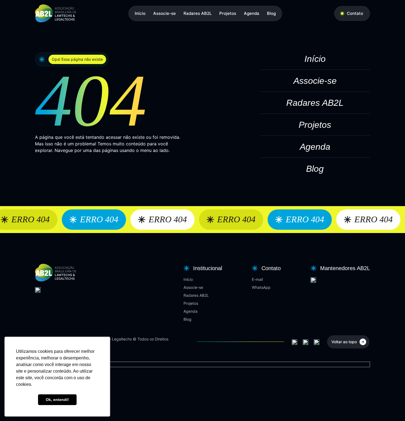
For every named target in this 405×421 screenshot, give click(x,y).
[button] (202, 268)
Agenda (251, 13)
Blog (271, 13)
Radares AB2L (197, 13)
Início (140, 13)
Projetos (227, 13)
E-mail (257, 279)
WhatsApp (261, 287)
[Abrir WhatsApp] (391, 407)
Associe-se (164, 13)
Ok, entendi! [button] (57, 399)
